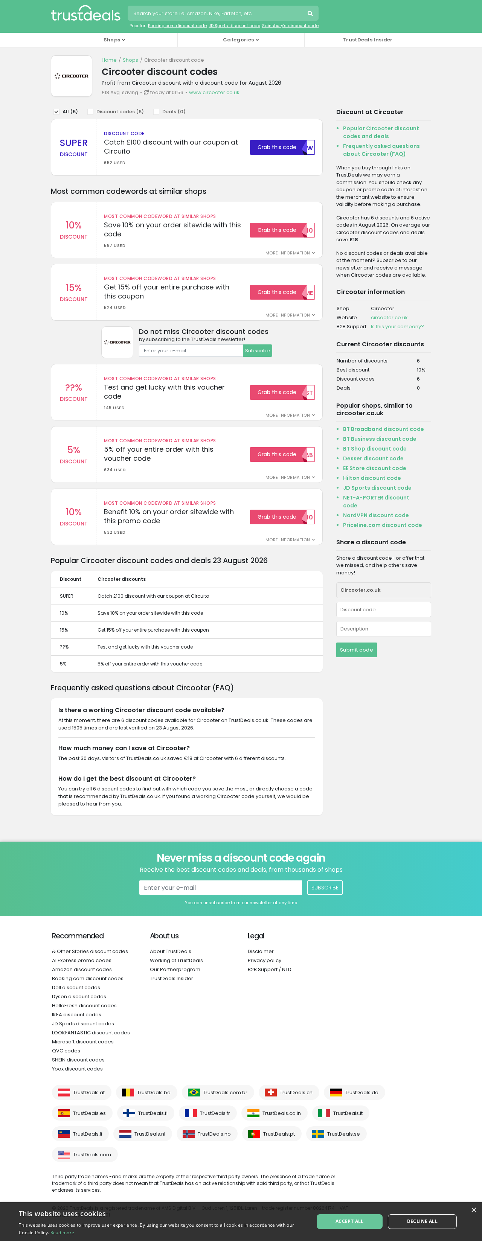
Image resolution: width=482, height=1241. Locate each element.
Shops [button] (112, 39)
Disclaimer (261, 951)
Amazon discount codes (82, 969)
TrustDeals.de (361, 1092)
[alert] (241, 1221)
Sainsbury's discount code (290, 26)
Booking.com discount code (177, 26)
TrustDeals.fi (153, 1113)
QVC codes (66, 1050)
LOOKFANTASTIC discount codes (91, 1032)
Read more (62, 1232)
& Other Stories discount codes (90, 951)
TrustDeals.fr (215, 1113)
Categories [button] (238, 39)
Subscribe (257, 350)
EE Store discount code (374, 468)
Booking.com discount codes (88, 978)
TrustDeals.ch (296, 1092)
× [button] (473, 1210)
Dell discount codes (76, 987)
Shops (130, 60)
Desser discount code (373, 458)
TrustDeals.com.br (225, 1092)
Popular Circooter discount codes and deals (381, 132)
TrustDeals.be (154, 1092)
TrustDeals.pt (279, 1133)
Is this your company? (397, 326)
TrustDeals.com (92, 1154)
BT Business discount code (379, 439)
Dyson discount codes (79, 996)
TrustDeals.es (89, 1113)
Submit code (357, 649)
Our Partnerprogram (175, 969)
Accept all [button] (350, 1221)
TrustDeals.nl (149, 1133)
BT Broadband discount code (383, 429)
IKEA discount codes (76, 1014)
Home (109, 60)
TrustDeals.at (89, 1092)
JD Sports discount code (234, 26)
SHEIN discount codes (78, 1059)
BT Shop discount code (375, 448)
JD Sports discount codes (83, 1023)
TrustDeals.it (348, 1113)
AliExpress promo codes (81, 960)
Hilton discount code (372, 478)
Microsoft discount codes (83, 1041)
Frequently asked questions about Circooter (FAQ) (381, 150)
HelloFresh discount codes (84, 1005)
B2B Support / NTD (269, 969)
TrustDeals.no (214, 1133)
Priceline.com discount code (382, 525)
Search (311, 14)
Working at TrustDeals (176, 960)
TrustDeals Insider (367, 39)
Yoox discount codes (77, 1068)
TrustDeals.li (87, 1133)
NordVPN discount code (376, 515)
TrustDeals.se (343, 1133)
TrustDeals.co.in (281, 1113)
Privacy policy (264, 960)
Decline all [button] (422, 1221)
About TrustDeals (170, 951)
